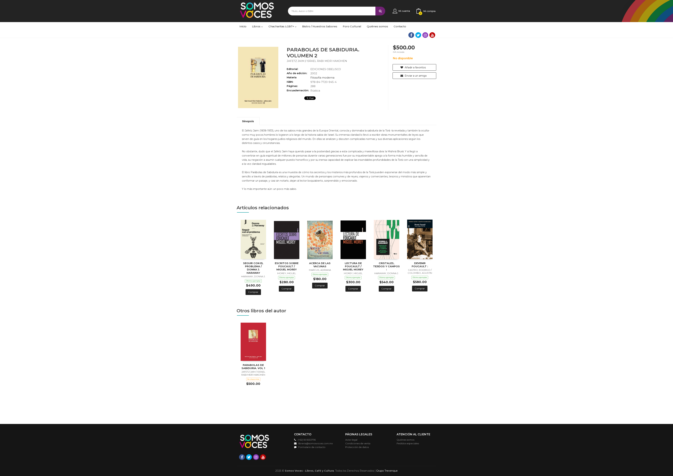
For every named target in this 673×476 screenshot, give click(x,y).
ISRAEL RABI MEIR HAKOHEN (327, 61)
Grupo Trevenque (387, 470)
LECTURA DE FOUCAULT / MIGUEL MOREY (353, 266)
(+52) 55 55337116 (307, 439)
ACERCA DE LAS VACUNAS (320, 265)
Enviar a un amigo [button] (415, 75)
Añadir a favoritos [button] (415, 67)
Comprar (253, 292)
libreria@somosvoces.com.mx (315, 443)
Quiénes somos (405, 439)
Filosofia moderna (322, 77)
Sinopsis (248, 121)
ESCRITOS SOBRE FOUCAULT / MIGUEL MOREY (286, 266)
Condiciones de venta (357, 443)
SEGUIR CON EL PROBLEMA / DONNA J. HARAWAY (253, 268)
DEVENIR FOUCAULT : (420, 265)
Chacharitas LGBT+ (281, 26)
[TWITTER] (418, 35)
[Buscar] (380, 11)
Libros (256, 26)
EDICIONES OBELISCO (325, 69)
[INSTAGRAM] (425, 35)
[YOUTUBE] (432, 35)
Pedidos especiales (408, 443)
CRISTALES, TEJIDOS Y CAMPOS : (386, 266)
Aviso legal (351, 439)
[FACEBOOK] (411, 35)
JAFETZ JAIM (296, 61)
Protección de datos (357, 447)
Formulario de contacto (311, 447)
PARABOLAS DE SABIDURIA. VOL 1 (253, 366)
